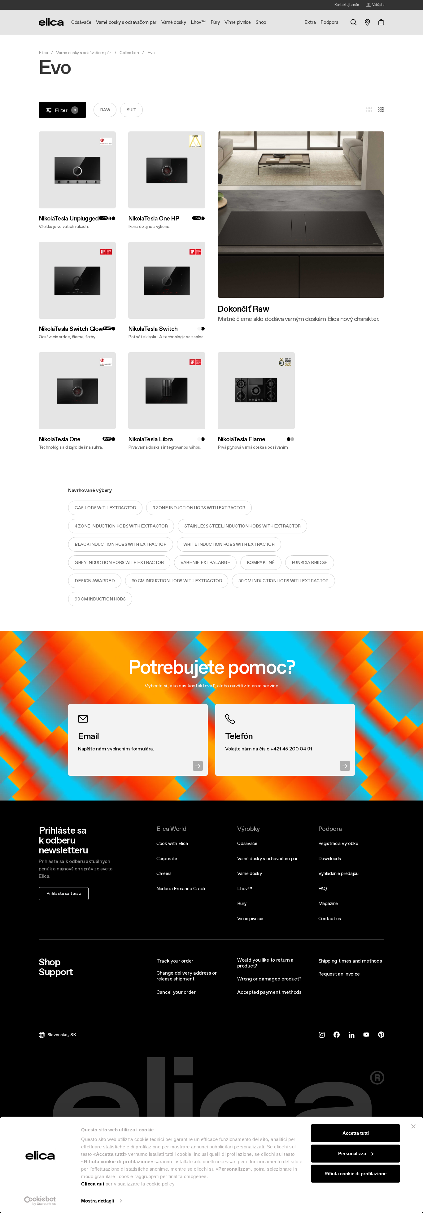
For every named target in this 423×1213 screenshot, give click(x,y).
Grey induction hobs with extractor (119, 562)
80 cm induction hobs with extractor (283, 581)
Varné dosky (249, 873)
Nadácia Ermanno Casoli (180, 888)
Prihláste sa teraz (63, 893)
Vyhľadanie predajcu (338, 873)
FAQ (322, 888)
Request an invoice (339, 973)
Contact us (329, 918)
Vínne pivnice (250, 918)
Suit (131, 110)
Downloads (329, 858)
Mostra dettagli (97, 1200)
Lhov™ (244, 888)
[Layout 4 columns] (381, 109)
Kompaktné (261, 562)
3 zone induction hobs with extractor (199, 508)
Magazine (328, 903)
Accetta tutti (355, 1133)
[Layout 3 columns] (369, 109)
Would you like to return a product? (265, 962)
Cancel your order (176, 992)
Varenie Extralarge (205, 562)
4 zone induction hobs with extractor (121, 526)
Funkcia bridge (310, 562)
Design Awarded (95, 581)
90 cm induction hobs (100, 599)
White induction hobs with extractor (229, 544)
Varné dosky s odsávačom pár (83, 52)
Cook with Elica (172, 843)
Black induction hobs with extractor (121, 544)
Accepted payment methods (269, 992)
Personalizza (352, 1153)
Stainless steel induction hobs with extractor (242, 526)
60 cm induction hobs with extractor (177, 581)
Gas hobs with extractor (105, 508)
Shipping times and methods (350, 960)
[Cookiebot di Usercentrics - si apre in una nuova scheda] (40, 1201)
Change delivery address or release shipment (186, 975)
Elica (43, 52)
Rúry (241, 903)
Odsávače (247, 843)
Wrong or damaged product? (269, 978)
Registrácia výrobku (338, 843)
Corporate (166, 858)
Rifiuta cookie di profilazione (355, 1173)
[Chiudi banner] (413, 1126)
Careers (164, 873)
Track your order (174, 960)
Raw (105, 110)
